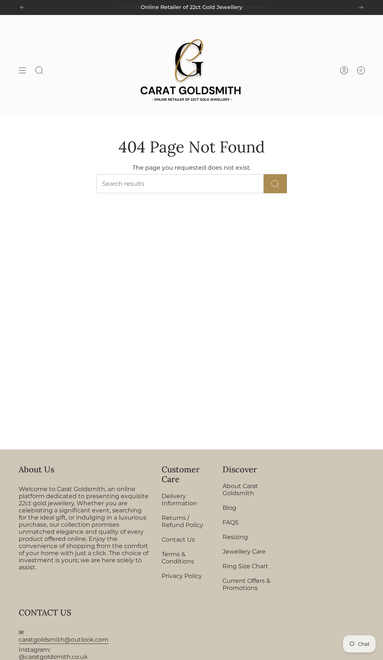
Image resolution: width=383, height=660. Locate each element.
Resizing (235, 537)
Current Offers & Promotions (246, 584)
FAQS (231, 522)
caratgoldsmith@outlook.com (63, 639)
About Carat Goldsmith (240, 489)
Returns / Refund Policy (182, 521)
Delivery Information (179, 500)
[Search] (275, 183)
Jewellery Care (244, 551)
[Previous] (22, 7)
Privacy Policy (182, 575)
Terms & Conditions (178, 558)
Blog (229, 507)
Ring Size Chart (245, 566)
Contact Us (178, 539)
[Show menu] (22, 70)
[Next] (361, 7)
